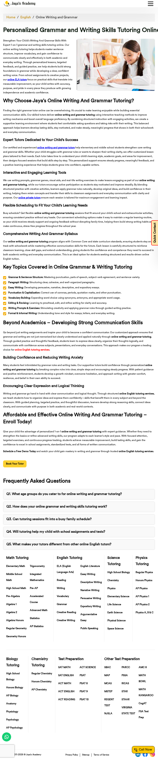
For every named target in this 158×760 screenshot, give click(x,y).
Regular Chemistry (41, 673)
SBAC (107, 667)
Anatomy (11, 704)
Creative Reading (66, 612)
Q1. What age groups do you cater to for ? (64, 494)
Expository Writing (90, 606)
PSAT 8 (84, 683)
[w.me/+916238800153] (6, 736)
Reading (61, 580)
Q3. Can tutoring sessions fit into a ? (49, 519)
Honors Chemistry (41, 681)
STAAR (126, 699)
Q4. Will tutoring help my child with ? (55, 532)
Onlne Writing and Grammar (57, 17)
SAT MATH (64, 667)
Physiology (12, 712)
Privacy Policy (71, 755)
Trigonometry (37, 566)
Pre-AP (34, 588)
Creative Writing (66, 620)
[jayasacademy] (19, 3)
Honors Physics (144, 580)
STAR (125, 691)
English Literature (90, 566)
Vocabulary (63, 596)
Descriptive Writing (91, 582)
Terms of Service (101, 755)
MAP (107, 675)
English (25, 17)
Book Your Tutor (15, 464)
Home (10, 17)
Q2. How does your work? (56, 506)
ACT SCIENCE (88, 667)
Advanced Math (39, 610)
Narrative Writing (89, 590)
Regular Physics (144, 572)
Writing (61, 588)
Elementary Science (118, 596)
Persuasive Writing (90, 598)
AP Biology (12, 695)
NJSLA (108, 713)
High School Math (16, 588)
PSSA (125, 675)
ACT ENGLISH (66, 691)
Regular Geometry (16, 628)
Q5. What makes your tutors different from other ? (58, 544)
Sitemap (85, 755)
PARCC (126, 667)
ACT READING (66, 699)
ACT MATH (64, 683)
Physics (111, 588)
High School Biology (118, 572)
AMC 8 (143, 667)
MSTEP (108, 691)
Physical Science (116, 620)
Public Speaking (89, 628)
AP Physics (142, 588)
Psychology (12, 720)
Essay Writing (87, 574)
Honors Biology (14, 687)
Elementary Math (15, 566)
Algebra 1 (11, 604)
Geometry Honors (16, 636)
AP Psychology (14, 728)
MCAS (108, 683)
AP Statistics (36, 626)
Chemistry (113, 580)
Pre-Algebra (13, 596)
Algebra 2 (11, 612)
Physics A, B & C (144, 612)
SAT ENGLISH (66, 675)
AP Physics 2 (143, 604)
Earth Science (115, 612)
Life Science (114, 604)
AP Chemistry (39, 689)
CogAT (142, 703)
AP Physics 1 (142, 596)
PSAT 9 (84, 691)
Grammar (62, 604)
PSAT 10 (84, 699)
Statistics (35, 618)
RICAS (125, 683)
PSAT (83, 675)
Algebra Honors (15, 620)
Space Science (115, 628)
